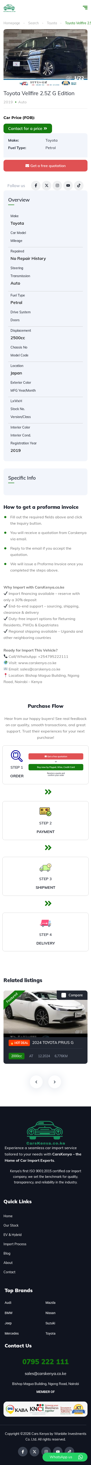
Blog (7, 1253)
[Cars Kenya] (9, 8)
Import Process (15, 1244)
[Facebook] (36, 185)
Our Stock (11, 1225)
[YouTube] (68, 185)
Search (33, 23)
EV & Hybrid (12, 1235)
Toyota (52, 23)
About (8, 1263)
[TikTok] (79, 185)
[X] (46, 185)
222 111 (45, 1361)
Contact (9, 1272)
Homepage (12, 23)
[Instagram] (57, 185)
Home (8, 1216)
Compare (76, 995)
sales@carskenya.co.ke (45, 1373)
